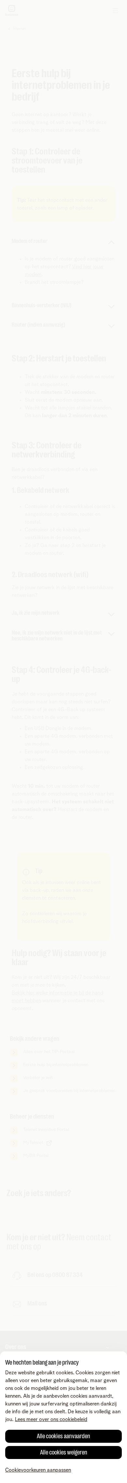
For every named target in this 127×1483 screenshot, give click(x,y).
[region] (63, 1417)
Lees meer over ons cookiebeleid (51, 1419)
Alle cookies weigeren (63, 1452)
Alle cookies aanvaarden (63, 1436)
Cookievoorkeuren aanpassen (38, 1470)
